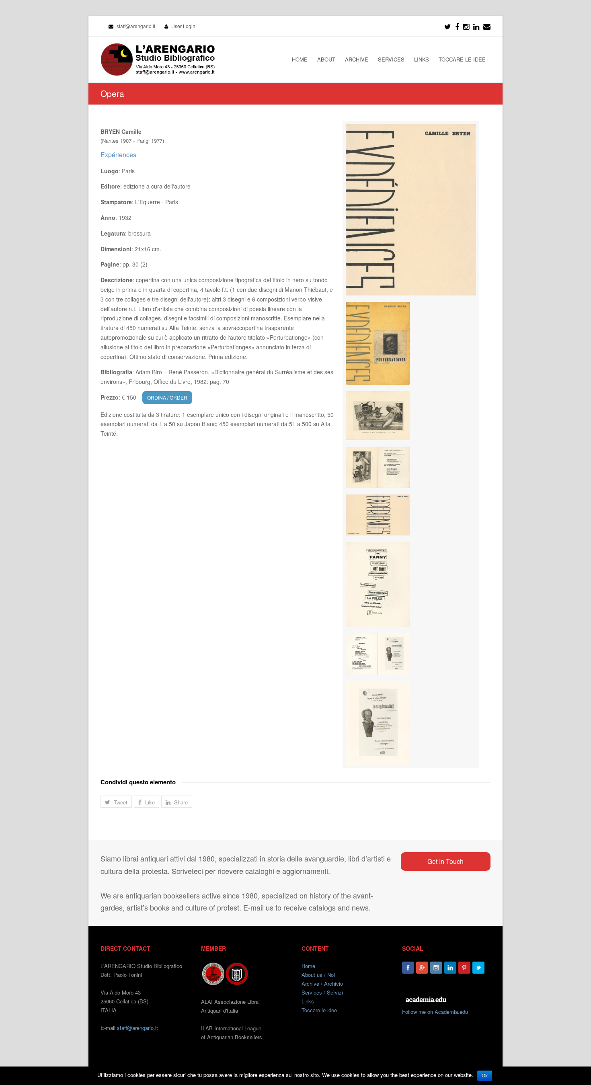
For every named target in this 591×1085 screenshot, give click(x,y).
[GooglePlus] (422, 968)
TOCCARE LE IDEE (462, 59)
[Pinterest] (464, 968)
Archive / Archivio (322, 983)
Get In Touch (445, 861)
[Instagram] (436, 968)
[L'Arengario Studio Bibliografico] (158, 59)
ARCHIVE (356, 59)
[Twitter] (447, 26)
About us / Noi (318, 974)
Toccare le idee (319, 1010)
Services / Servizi (322, 992)
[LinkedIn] (476, 26)
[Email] (486, 26)
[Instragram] (466, 26)
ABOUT (326, 59)
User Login (183, 26)
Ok (485, 1076)
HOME (300, 59)
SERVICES (391, 59)
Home (308, 966)
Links (308, 1001)
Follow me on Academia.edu (435, 1011)
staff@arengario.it (137, 1028)
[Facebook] (457, 26)
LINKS (421, 59)
